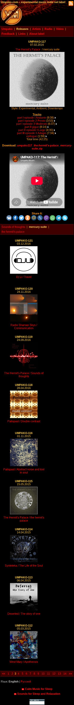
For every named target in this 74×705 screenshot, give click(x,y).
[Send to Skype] (65, 216)
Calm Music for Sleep (38, 688)
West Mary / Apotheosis (23, 661)
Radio (48, 28)
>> (70, 673)
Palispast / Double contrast (23, 421)
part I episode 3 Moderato (31, 123)
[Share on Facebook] (15, 216)
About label (36, 33)
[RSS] (70, 3)
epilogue (31, 136)
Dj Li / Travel (23, 276)
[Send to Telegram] (58, 216)
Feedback (8, 33)
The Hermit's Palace (27, 49)
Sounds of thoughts (13, 226)
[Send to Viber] (46, 216)
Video (60, 28)
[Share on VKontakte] (9, 216)
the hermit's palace (13, 231)
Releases (22, 28)
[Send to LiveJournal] (40, 216)
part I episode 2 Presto (31, 120)
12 (53, 673)
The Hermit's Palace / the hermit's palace (23, 519)
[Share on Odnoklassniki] (27, 216)
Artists (36, 28)
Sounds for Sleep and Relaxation (38, 693)
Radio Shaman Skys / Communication (23, 327)
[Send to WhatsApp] (52, 216)
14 (64, 673)
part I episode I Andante (31, 117)
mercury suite (38, 226)
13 (59, 673)
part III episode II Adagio (31, 133)
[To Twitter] (21, 216)
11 (48, 673)
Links (21, 33)
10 (43, 673)
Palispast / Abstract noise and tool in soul (23, 471)
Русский (26, 681)
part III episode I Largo (31, 130)
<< (3, 673)
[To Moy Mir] (34, 216)
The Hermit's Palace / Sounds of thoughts (23, 375)
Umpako (7, 28)
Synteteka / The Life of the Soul (24, 565)
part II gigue (32, 126)
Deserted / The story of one (23, 613)
